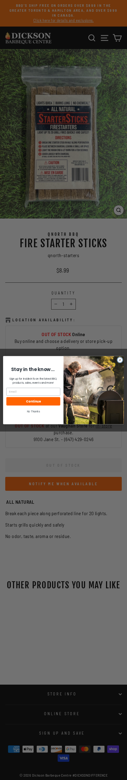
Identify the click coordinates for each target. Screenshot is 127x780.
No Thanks (33, 411)
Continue (33, 401)
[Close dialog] (120, 360)
